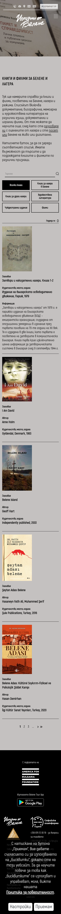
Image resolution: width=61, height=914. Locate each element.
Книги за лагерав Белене (45, 185)
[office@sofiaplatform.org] (19, 6)
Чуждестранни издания (16, 207)
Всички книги (16, 185)
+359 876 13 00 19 (38, 832)
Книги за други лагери (15, 196)
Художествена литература (45, 196)
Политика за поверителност (30, 892)
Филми (45, 207)
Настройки (20, 907)
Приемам (44, 907)
